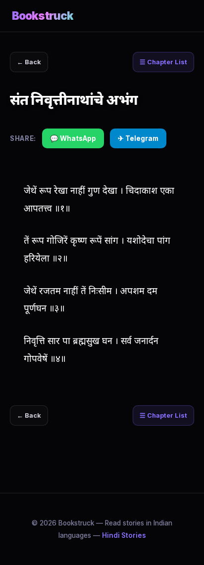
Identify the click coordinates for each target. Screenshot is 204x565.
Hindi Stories (124, 535)
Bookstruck (42, 15)
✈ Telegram (138, 138)
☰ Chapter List (163, 62)
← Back (29, 62)
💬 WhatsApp (73, 138)
